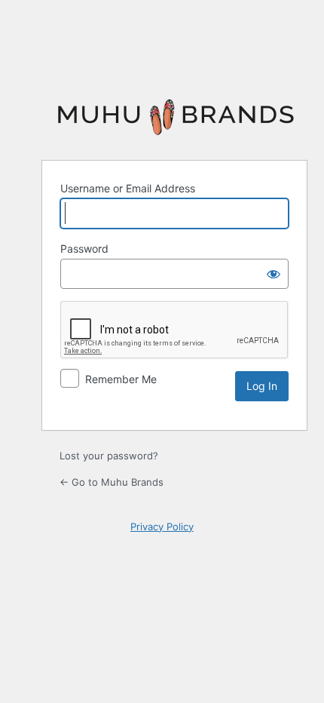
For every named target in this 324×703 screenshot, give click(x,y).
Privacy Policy (162, 526)
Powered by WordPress (174, 116)
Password (84, 248)
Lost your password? (109, 456)
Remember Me (121, 379)
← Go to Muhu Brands (112, 482)
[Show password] (273, 274)
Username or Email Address (127, 188)
